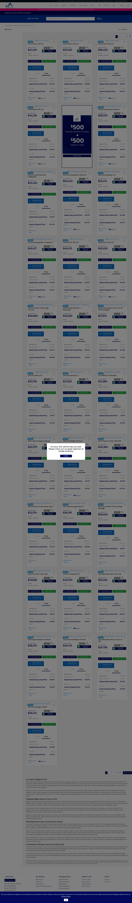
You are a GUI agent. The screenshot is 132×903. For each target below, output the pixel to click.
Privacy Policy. (66, 896)
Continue (66, 456)
